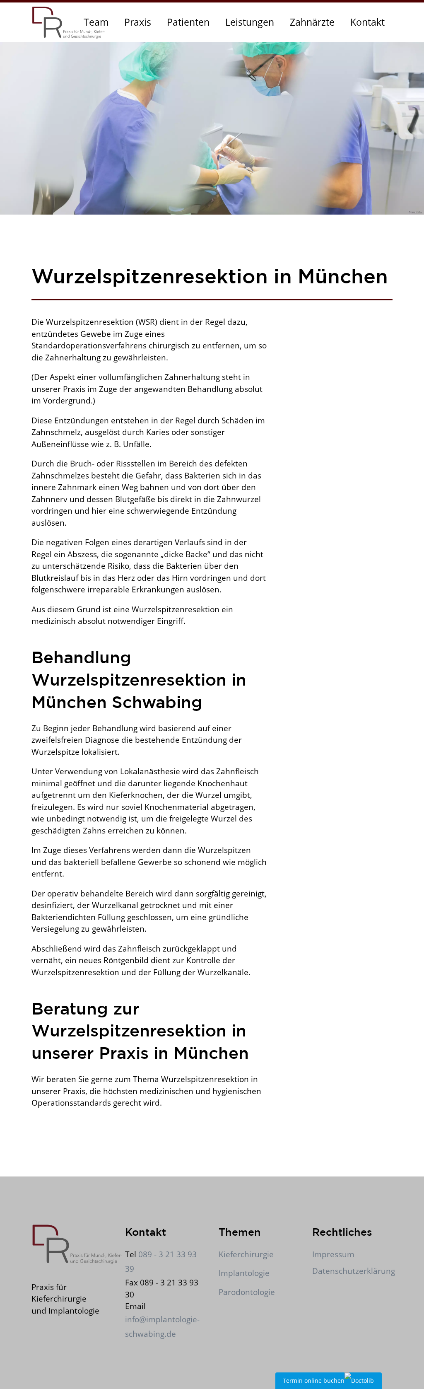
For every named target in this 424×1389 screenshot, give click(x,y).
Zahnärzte (312, 22)
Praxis (137, 22)
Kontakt (367, 22)
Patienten (188, 22)
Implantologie (244, 1273)
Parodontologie (247, 1292)
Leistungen (249, 22)
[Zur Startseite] (68, 22)
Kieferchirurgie (246, 1254)
